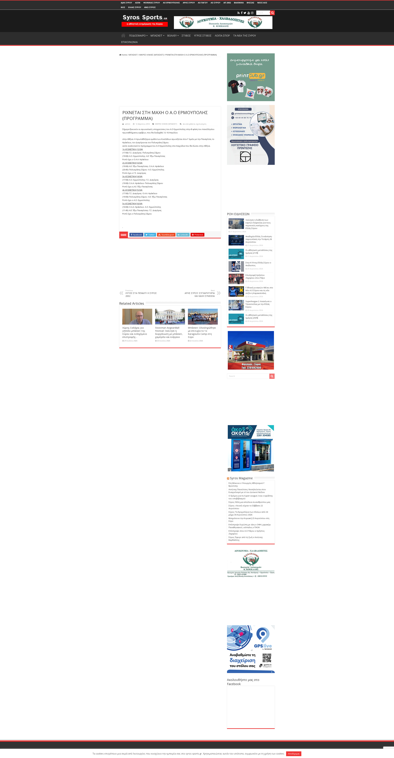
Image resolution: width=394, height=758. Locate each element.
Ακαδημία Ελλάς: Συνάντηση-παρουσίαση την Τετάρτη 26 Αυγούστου (258, 239)
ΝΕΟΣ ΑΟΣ (262, 2)
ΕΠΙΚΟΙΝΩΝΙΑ (129, 42)
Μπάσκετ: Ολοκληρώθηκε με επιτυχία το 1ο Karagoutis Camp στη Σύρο (202, 332)
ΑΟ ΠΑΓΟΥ (203, 2)
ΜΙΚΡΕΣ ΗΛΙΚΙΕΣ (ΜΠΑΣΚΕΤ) (151, 54)
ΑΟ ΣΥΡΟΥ (215, 2)
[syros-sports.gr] (145, 18)
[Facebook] (242, 13)
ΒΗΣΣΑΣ (250, 2)
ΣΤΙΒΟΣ (186, 35)
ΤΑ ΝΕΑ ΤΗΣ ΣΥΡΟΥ (244, 35)
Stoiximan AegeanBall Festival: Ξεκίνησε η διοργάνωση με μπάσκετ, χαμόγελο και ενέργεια (169, 332)
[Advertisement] (170, 81)
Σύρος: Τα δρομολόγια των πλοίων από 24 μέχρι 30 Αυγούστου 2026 (248, 513)
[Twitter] (245, 13)
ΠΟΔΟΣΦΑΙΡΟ (137, 35)
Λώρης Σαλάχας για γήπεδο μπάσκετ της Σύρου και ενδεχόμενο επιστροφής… (134, 332)
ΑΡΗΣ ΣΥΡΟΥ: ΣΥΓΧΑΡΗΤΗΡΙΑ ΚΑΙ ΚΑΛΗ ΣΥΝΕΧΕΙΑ (200, 293)
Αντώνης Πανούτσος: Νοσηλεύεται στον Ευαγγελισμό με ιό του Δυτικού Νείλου (247, 491)
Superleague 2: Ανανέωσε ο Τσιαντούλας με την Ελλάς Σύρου (258, 304)
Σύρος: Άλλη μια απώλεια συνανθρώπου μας (249, 502)
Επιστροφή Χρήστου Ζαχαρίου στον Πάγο (255, 276)
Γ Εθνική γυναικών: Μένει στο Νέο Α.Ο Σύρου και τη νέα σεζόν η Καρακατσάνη (259, 290)
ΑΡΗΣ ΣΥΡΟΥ (189, 2)
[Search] (272, 12)
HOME (123, 35)
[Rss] (238, 13)
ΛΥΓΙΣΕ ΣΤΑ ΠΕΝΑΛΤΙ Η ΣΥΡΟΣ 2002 (141, 293)
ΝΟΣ (123, 7)
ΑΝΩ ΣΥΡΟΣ (150, 7)
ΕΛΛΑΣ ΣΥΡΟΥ (134, 7)
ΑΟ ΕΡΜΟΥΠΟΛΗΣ (171, 2)
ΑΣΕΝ (137, 2)
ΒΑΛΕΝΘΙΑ (239, 2)
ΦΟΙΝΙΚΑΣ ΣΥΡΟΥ (151, 2)
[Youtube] (248, 13)
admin (127, 124)
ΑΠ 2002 (227, 2)
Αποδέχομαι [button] (294, 753)
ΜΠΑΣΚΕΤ (156, 35)
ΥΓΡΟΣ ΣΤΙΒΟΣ (202, 35)
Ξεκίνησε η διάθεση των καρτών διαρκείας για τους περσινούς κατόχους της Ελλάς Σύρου (258, 224)
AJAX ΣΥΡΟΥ (126, 2)
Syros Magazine (241, 478)
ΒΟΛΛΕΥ (172, 35)
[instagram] (252, 13)
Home (124, 54)
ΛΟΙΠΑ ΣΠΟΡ (222, 35)
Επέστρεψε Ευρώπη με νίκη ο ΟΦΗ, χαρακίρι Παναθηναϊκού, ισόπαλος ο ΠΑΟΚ (250, 526)
